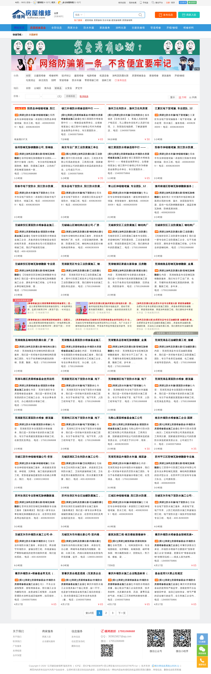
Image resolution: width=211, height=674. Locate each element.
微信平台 (159, 3)
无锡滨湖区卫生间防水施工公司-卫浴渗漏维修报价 (91, 456)
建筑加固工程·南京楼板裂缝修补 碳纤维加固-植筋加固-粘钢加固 (145, 534)
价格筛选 (70, 96)
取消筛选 (84, 96)
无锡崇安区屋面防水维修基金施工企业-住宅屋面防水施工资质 (51, 225)
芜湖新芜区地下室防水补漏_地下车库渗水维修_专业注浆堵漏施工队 (101, 379)
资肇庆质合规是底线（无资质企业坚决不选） (88, 573)
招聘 (53, 80)
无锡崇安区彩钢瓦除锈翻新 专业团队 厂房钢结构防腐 (46, 264)
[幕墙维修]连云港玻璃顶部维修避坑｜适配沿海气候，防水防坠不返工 (63, 320)
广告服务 (17, 646)
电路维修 (91, 75)
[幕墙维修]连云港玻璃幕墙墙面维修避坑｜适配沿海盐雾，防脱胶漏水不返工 (66, 303)
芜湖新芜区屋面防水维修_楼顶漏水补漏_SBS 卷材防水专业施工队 (54, 417)
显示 (172, 97)
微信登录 (192, 2)
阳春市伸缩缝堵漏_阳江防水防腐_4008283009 (182, 147)
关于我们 (17, 636)
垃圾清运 (30, 80)
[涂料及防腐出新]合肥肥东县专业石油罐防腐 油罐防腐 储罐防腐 (167, 320)
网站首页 (19, 27)
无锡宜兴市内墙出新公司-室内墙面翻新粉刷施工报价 (92, 534)
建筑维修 (89, 20)
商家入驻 (191, 14)
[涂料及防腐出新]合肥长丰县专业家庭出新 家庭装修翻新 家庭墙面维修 (171, 303)
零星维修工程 (92, 80)
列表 (194, 97)
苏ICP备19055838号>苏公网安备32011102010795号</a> (110, 666)
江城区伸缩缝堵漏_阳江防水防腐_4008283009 (136, 495)
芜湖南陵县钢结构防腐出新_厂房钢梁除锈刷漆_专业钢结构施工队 (53, 340)
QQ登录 (183, 2)
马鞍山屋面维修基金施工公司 (125, 417)
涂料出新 (121, 27)
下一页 (122, 613)
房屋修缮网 (127, 20)
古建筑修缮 (138, 27)
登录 (173, 3)
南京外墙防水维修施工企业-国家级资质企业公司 (183, 417)
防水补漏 (107, 20)
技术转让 (66, 75)
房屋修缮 (98, 20)
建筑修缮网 (116, 20)
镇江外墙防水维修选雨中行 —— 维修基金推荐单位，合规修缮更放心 (102, 108)
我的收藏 (132, 3)
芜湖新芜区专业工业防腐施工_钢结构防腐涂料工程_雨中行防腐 (99, 264)
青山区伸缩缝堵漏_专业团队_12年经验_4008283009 (139, 186)
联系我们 (17, 641)
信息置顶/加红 (78, 641)
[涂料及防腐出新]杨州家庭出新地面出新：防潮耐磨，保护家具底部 (123, 303)
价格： (17, 96)
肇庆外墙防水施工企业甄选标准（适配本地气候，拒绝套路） (143, 573)
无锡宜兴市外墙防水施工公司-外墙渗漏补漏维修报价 (45, 534)
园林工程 (106, 80)
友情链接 (17, 650)
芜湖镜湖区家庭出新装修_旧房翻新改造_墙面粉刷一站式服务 (144, 264)
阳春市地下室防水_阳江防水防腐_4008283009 (42, 186)
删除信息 (76, 646)
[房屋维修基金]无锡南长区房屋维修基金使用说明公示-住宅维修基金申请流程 (112, 320)
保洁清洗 (43, 80)
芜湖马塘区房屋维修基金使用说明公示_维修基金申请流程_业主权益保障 (57, 379)
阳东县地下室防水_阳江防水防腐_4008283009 (89, 186)
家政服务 (105, 27)
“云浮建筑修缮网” (55, 666)
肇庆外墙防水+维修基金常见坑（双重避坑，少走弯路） (47, 573)
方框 (184, 97)
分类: (16, 75)
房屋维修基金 (38, 27)
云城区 (37, 88)
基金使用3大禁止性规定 (169, 573)
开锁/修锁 (172, 27)
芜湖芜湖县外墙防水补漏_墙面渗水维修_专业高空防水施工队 (144, 456)
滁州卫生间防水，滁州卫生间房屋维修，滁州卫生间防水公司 (143, 108)
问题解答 (33, 34)
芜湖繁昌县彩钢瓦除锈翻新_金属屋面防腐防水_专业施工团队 (144, 340)
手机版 (145, 3)
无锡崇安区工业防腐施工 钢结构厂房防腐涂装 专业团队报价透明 (145, 225)
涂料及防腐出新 (120, 75)
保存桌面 (122, 3)
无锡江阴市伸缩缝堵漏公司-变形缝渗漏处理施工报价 (45, 456)
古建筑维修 (40, 75)
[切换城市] (58, 16)
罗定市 (78, 88)
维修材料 (188, 27)
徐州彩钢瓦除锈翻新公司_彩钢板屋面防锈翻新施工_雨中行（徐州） (54, 147)
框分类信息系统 (167, 666)
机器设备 (104, 75)
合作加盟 (17, 655)
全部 (28, 75)
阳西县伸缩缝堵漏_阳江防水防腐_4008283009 (55, 108)
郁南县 (58, 88)
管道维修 (155, 27)
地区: (16, 88)
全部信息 (56, 27)
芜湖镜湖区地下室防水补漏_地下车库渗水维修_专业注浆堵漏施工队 (148, 379)
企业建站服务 (48, 641)
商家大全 (73, 27)
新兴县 (47, 88)
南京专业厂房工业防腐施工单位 (80, 147)
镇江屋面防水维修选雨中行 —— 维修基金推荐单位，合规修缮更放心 (148, 147)
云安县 (68, 88)
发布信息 (168, 14)
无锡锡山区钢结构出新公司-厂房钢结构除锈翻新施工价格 (95, 225)
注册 (168, 3)
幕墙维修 (153, 75)
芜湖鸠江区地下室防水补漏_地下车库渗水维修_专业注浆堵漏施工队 (101, 417)
